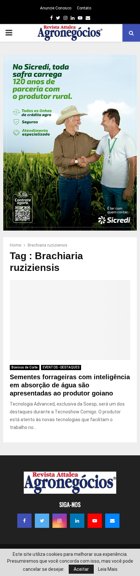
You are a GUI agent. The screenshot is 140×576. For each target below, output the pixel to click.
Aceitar (81, 569)
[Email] (112, 521)
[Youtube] (95, 521)
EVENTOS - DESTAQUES (61, 367)
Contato (84, 8)
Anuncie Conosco (55, 8)
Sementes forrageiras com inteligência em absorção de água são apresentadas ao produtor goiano (70, 385)
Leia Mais (108, 569)
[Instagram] (59, 521)
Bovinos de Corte (24, 367)
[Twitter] (42, 521)
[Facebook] (24, 521)
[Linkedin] (77, 521)
